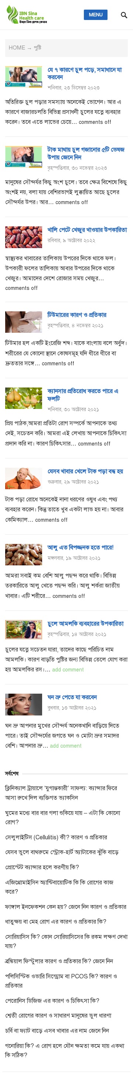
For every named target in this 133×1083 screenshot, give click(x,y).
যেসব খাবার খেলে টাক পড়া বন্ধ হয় (85, 471)
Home (17, 47)
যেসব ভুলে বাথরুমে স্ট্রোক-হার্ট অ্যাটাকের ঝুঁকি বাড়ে (62, 852)
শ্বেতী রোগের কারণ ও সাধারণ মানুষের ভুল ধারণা (58, 1015)
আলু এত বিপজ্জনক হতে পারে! (80, 547)
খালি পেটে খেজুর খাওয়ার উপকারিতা (87, 230)
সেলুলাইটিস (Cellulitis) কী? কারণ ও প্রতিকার (56, 837)
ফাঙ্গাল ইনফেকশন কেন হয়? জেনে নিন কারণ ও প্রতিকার (65, 907)
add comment (68, 670)
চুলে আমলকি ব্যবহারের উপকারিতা (85, 623)
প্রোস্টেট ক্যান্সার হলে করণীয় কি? (42, 867)
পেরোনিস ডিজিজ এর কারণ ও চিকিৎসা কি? (52, 1001)
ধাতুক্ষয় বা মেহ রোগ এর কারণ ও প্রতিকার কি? (55, 921)
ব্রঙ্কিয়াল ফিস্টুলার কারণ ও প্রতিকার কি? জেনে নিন (59, 961)
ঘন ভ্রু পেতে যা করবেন (72, 697)
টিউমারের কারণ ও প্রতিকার (77, 315)
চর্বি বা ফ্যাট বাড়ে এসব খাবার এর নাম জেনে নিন (57, 1031)
